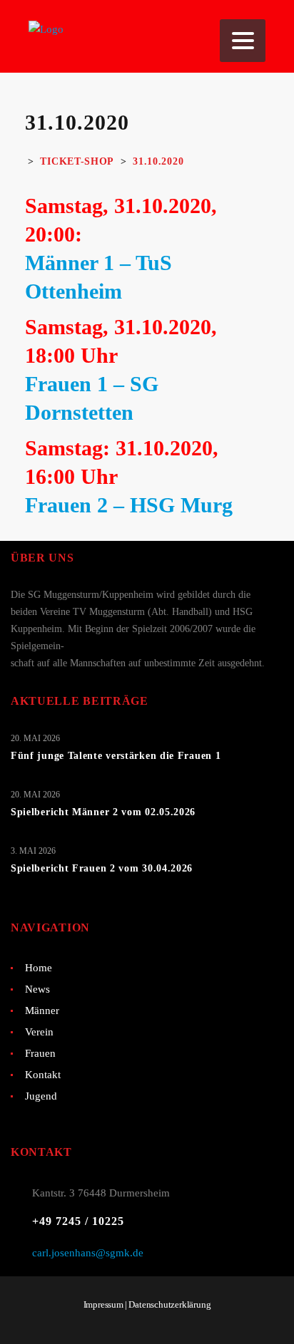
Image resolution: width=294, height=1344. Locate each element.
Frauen (40, 1053)
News (37, 989)
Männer (42, 1010)
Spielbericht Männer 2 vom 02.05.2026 (103, 812)
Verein (39, 1032)
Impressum (103, 1304)
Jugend (41, 1096)
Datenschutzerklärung (169, 1304)
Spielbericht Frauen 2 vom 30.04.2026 (102, 868)
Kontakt (43, 1074)
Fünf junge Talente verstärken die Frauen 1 (115, 755)
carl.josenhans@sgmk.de (87, 1252)
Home (38, 967)
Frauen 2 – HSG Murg (129, 505)
